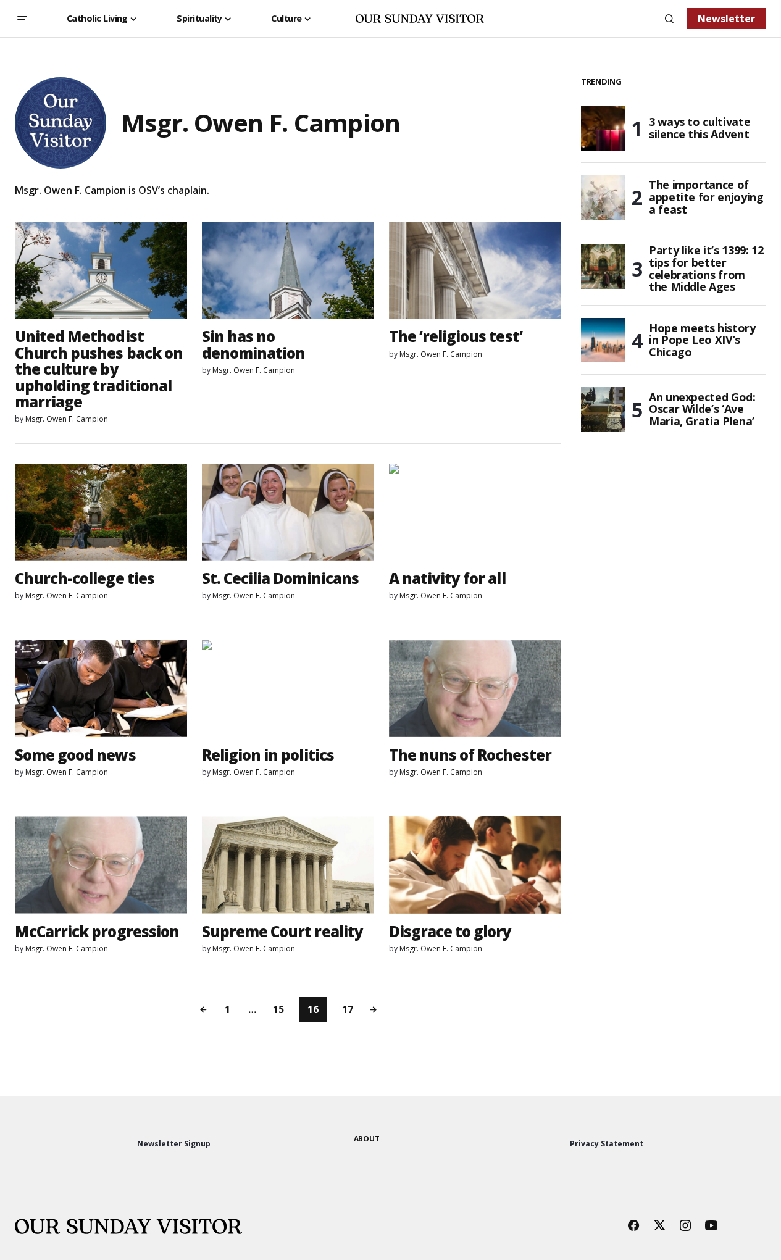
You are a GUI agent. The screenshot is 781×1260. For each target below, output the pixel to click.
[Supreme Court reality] (288, 864)
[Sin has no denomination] (288, 270)
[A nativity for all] (475, 512)
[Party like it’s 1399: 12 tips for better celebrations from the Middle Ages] (603, 266)
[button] (22, 18)
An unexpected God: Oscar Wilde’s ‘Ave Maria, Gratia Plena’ (702, 409)
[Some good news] (101, 688)
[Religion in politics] (288, 688)
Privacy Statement (606, 1143)
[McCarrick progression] (101, 864)
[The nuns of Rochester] (475, 688)
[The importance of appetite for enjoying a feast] (603, 197)
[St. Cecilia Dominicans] (288, 512)
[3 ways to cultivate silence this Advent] (603, 128)
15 (278, 1009)
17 (347, 1009)
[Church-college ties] (101, 512)
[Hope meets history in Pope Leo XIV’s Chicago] (603, 340)
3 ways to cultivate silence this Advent (699, 127)
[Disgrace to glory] (475, 864)
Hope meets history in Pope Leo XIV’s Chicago (702, 340)
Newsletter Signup (174, 1143)
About (367, 1138)
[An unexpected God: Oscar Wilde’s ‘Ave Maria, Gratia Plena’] (603, 409)
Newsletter (726, 18)
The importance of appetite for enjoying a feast (706, 197)
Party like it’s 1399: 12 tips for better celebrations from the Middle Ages (706, 268)
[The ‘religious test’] (475, 270)
